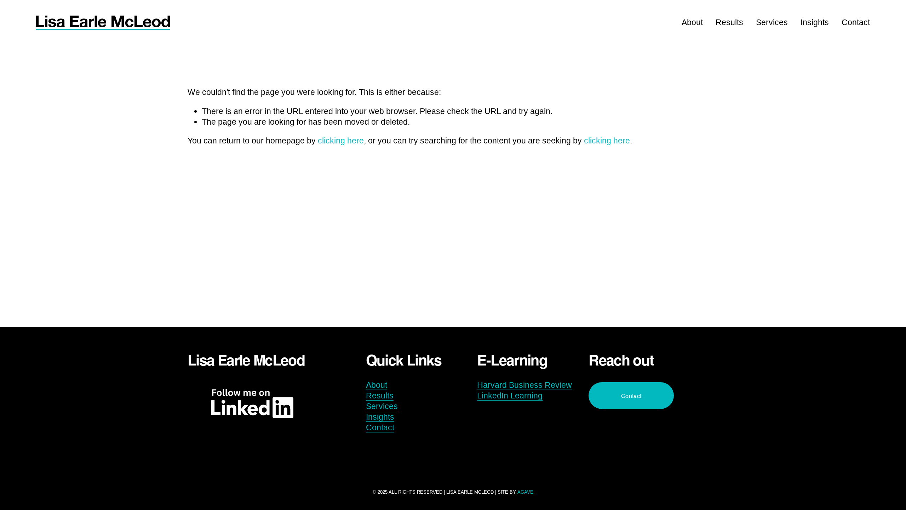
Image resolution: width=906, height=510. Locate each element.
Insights (815, 22)
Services (772, 22)
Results (729, 22)
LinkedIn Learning (510, 395)
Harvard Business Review (524, 385)
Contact (856, 22)
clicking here (341, 140)
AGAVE (525, 492)
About (692, 22)
